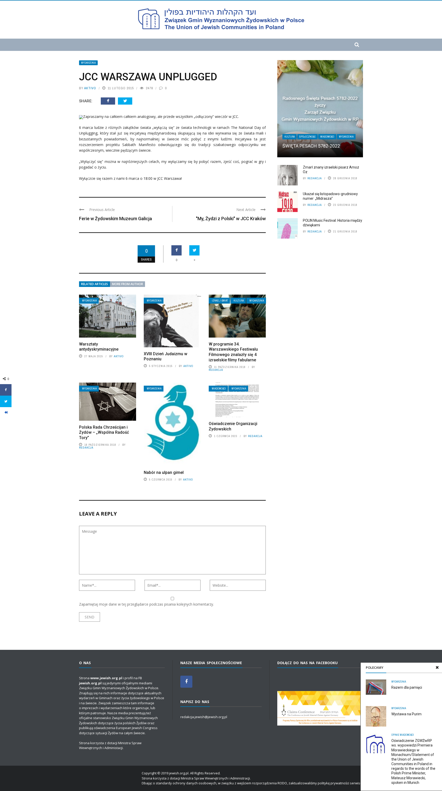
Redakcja (216, 370)
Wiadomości (219, 388)
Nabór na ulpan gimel (164, 472)
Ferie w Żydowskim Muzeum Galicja (115, 218)
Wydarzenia (88, 62)
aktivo (90, 88)
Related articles (94, 284)
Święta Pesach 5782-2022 (311, 146)
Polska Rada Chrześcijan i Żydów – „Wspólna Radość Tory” (104, 432)
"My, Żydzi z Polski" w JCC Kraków (231, 218)
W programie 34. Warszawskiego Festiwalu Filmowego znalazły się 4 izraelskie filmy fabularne (233, 352)
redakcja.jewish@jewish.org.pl (203, 717)
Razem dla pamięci (406, 687)
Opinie (395, 735)
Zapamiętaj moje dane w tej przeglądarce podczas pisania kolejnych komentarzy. (146, 604)
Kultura (239, 300)
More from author (127, 284)
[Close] (437, 667)
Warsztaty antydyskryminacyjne (98, 347)
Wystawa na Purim (406, 714)
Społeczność (307, 136)
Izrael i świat (220, 300)
